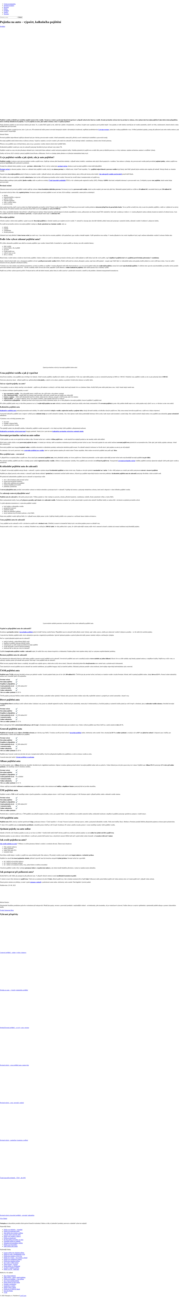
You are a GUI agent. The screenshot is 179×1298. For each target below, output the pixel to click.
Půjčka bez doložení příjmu (12, 1261)
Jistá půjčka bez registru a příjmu (13, 1233)
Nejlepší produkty (9, 5)
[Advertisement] (89, 41)
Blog (12, 910)
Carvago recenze (103, 129)
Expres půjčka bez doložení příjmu (14, 1252)
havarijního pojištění (26, 632)
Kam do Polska (8, 1291)
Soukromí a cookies (9, 1286)
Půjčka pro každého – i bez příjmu (14, 1279)
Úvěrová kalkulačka (10, 4)
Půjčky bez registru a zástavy (12, 1236)
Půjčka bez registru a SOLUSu (13, 1256)
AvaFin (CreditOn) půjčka (11, 1268)
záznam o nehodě (35, 882)
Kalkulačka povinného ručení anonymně (13, 431)
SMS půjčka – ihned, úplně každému (14, 1277)
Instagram (7, 910)
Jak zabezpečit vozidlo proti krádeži (110, 174)
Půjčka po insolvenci (10, 1238)
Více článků (3, 1218)
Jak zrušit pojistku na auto (8, 844)
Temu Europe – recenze (11, 1264)
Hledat (20, 17)
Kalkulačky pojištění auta (8, 410)
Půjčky (6, 9)
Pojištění (6, 10)
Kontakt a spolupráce (10, 1284)
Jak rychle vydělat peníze (11, 1263)
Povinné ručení (5, 169)
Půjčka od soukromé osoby (12, 1231)
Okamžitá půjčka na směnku (12, 1241)
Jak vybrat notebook (10, 1276)
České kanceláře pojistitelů (57, 180)
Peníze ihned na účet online (12, 1282)
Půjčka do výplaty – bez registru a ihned (15, 1258)
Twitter (2, 910)
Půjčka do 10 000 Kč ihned (12, 1289)
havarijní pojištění (75, 733)
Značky (6, 12)
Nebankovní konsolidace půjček (13, 1243)
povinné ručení (62, 166)
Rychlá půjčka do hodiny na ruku (13, 1239)
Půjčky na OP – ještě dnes (11, 1269)
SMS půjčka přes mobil (11, 1246)
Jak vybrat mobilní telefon (11, 1281)
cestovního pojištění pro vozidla (34, 450)
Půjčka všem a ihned (10, 1287)
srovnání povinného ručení (126, 461)
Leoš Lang (23, 1295)
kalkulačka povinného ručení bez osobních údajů (67, 431)
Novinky (6, 14)
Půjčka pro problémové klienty (13, 1259)
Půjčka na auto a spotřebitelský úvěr (14, 1254)
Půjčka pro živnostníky (10, 1245)
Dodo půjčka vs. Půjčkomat (12, 1266)
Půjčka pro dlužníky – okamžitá (13, 1229)
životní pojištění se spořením (25, 757)
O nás (5, 1292)
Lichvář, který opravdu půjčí (12, 1234)
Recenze (6, 7)
